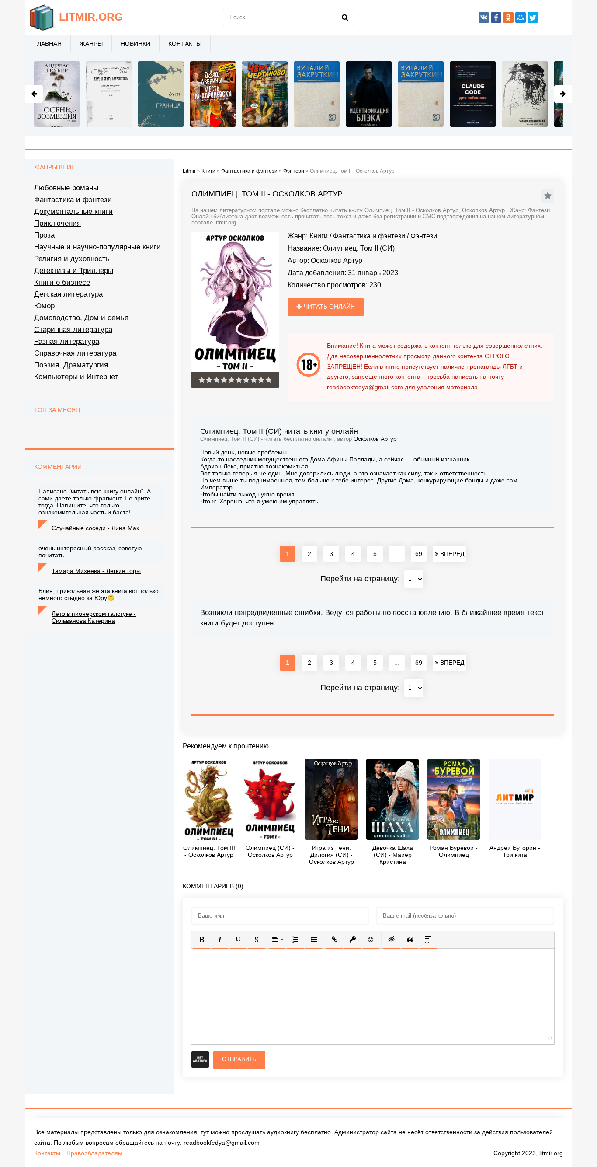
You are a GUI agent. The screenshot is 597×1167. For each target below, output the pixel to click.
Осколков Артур (336, 260)
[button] (201, 939)
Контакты (184, 43)
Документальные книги (73, 211)
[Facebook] (496, 17)
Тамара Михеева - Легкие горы (96, 570)
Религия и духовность (72, 259)
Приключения (57, 223)
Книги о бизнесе (62, 282)
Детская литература (68, 294)
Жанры (91, 43)
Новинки (135, 43)
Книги (318, 236)
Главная (48, 43)
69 (418, 553)
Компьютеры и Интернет (76, 377)
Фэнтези (423, 236)
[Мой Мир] (520, 17)
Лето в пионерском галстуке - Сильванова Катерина (94, 617)
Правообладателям (94, 1153)
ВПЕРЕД (451, 553)
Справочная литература (75, 353)
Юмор (44, 306)
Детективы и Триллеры (73, 270)
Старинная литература (73, 329)
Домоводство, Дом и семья (81, 318)
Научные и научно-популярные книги (97, 247)
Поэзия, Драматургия (71, 365)
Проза (44, 235)
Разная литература (66, 341)
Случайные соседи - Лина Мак (95, 527)
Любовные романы (66, 188)
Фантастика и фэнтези (369, 236)
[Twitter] (533, 17)
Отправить (239, 1059)
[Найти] (345, 17)
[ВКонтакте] (484, 17)
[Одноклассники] (508, 17)
